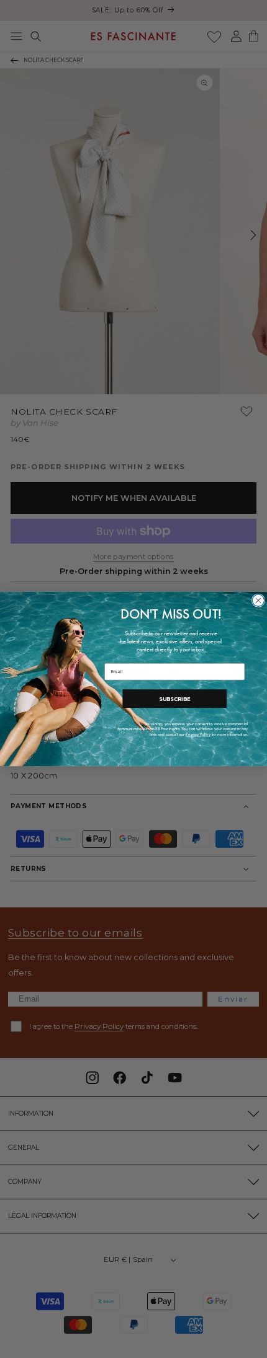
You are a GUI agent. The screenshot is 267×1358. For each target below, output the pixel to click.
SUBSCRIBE (174, 698)
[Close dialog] (258, 600)
